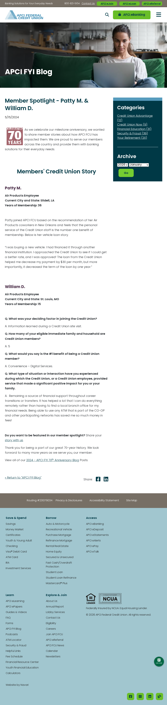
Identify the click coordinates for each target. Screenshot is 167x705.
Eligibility (51, 623)
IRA (7, 563)
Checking (12, 546)
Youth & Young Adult (19, 540)
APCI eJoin (107, 4)
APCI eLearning (15, 601)
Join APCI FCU (54, 634)
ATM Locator (13, 640)
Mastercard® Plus (56, 583)
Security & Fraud (16, 645)
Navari (25, 685)
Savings (11, 524)
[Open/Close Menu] (158, 14)
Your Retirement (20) (132, 138)
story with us (14, 440)
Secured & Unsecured (59, 557)
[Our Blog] (159, 696)
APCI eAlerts (93, 540)
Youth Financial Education (22, 668)
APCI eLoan (129, 4)
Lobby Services (55, 612)
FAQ (8, 618)
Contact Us (88, 3)
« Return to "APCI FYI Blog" (23, 477)
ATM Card (12, 557)
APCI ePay (92, 546)
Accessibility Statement (104, 500)
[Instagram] (140, 696)
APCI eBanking (134, 14)
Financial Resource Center (22, 662)
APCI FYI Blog (13, 629)
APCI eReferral (152, 4)
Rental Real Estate (57, 546)
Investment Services (18, 568)
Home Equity (54, 552)
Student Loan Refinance (61, 578)
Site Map (131, 500)
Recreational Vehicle (59, 529)
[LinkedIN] (149, 696)
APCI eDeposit (95, 529)
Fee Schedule (14, 656)
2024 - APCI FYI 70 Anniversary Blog (52, 460)
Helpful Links (13, 651)
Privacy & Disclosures (69, 500)
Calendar (52, 651)
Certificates (13, 535)
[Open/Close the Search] (107, 14)
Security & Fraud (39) (132, 133)
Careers (51, 629)
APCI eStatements (97, 535)
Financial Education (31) (134, 129)
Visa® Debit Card (16, 552)
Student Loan (54, 572)
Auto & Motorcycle (58, 524)
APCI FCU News (55, 645)
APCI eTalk (92, 552)
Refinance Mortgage (59, 540)
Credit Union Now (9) (132, 124)
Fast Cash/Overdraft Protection (59, 565)
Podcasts (12, 634)
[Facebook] (130, 696)
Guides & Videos (16, 612)
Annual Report (55, 606)
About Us (51, 601)
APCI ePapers (14, 606)
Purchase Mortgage (58, 535)
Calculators (13, 673)
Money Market (15, 529)
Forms (9, 623)
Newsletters (53, 656)
